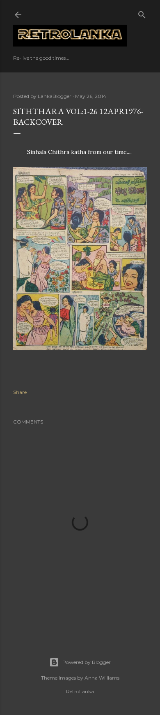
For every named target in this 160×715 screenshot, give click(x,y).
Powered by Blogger (86, 662)
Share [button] (20, 392)
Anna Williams (102, 678)
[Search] (142, 13)
